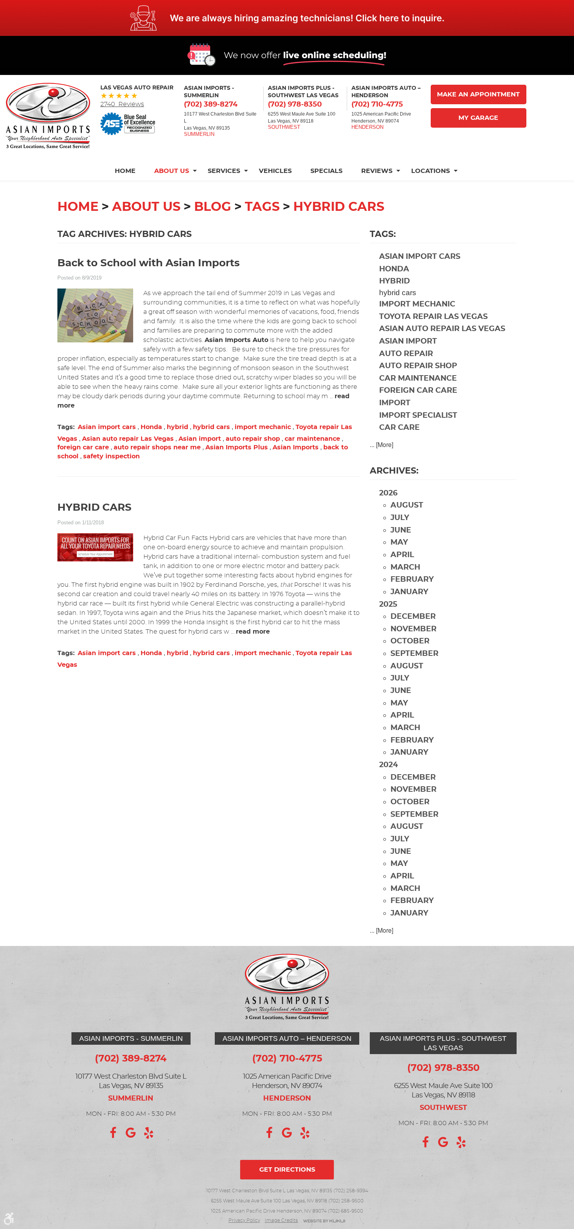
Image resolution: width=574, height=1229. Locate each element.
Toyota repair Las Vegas (433, 317)
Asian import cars (107, 427)
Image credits (281, 1220)
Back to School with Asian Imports (148, 263)
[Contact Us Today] (287, 18)
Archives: (394, 471)
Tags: (383, 234)
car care (399, 427)
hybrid (177, 427)
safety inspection (111, 456)
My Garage (478, 118)
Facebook (113, 1133)
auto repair (406, 354)
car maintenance (312, 439)
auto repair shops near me (157, 447)
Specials (326, 171)
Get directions (287, 1170)
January (409, 592)
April (402, 555)
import (394, 403)
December (413, 616)
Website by (324, 1221)
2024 (388, 765)
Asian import (199, 439)
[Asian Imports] (48, 116)
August (406, 505)
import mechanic (263, 427)
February (412, 579)
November (413, 629)
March (405, 567)
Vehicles (275, 171)
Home (125, 171)
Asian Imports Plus (236, 447)
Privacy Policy (244, 1220)
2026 (388, 493)
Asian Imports (296, 447)
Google (131, 1133)
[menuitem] (130, 171)
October (410, 641)
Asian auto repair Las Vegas (128, 439)
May (399, 542)
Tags (262, 207)
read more (253, 632)
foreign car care (83, 447)
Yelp (149, 1133)
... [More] (381, 444)
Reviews (376, 171)
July (399, 518)
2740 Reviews (122, 104)
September (414, 653)
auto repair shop (253, 439)
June (400, 530)
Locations (430, 171)
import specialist (418, 415)
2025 (388, 604)
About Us (171, 171)
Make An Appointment (478, 94)
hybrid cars (338, 207)
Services (224, 171)
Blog (212, 207)
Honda (151, 427)
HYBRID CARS (94, 508)
